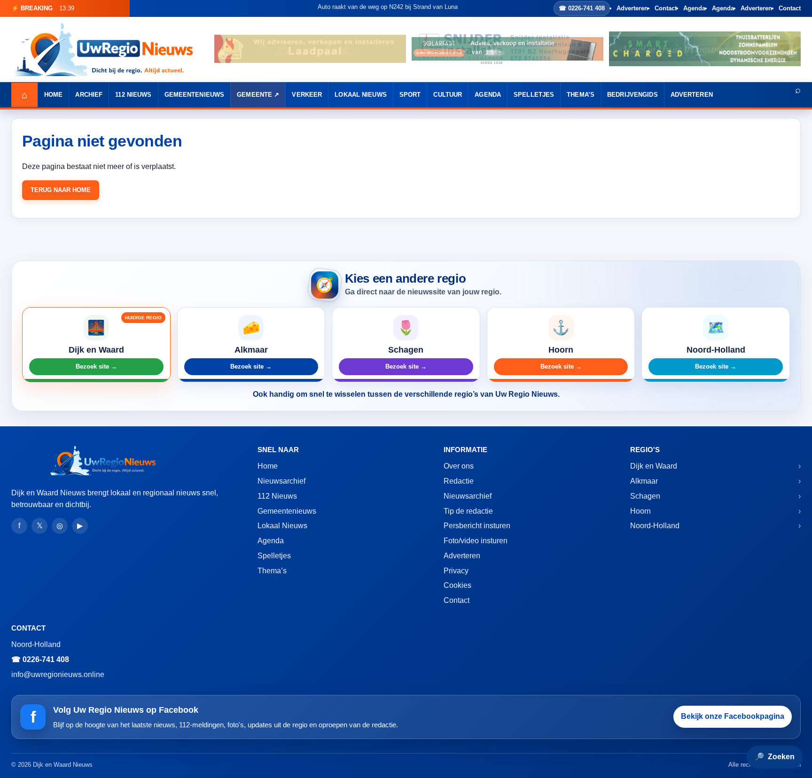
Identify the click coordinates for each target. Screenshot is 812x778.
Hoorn (640, 511)
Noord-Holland (654, 526)
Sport (410, 94)
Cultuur (447, 94)
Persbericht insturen (477, 526)
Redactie (459, 481)
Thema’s (580, 94)
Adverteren (632, 8)
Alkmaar (644, 481)
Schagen (645, 496)
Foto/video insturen (476, 541)
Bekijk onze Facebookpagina (732, 716)
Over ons (459, 466)
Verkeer (307, 94)
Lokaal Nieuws (361, 94)
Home (53, 94)
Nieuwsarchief (281, 481)
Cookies (457, 585)
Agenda (694, 8)
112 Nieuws (133, 94)
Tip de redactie (468, 511)
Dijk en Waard (653, 466)
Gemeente (254, 94)
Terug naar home (61, 189)
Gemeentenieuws (194, 94)
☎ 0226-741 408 (582, 8)
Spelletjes (534, 94)
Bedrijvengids (632, 94)
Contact (666, 8)
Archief (88, 94)
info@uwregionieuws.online (57, 674)
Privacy (456, 571)
